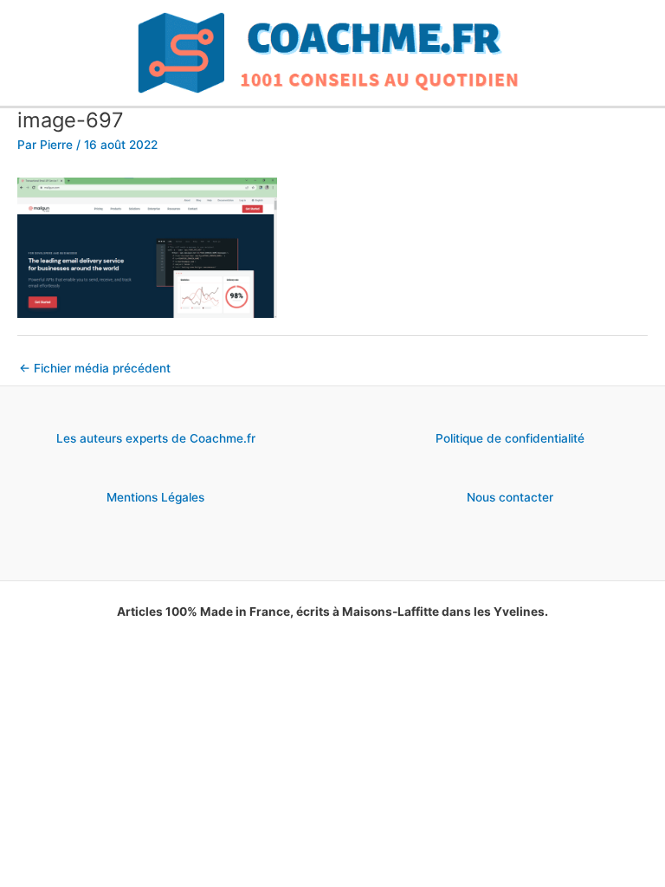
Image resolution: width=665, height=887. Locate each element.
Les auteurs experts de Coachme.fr (155, 438)
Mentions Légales (155, 497)
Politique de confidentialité (510, 438)
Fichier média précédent (95, 368)
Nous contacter (510, 497)
